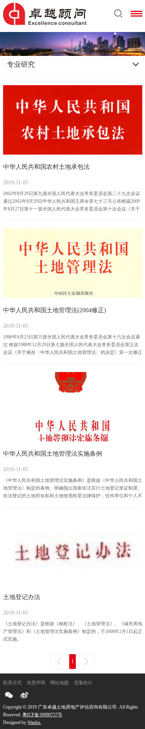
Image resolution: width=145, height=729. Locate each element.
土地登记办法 (21, 597)
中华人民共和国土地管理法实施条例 (52, 453)
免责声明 (36, 682)
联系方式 (12, 682)
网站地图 (59, 682)
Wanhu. (34, 722)
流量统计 (83, 682)
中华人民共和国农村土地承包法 (46, 166)
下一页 (86, 661)
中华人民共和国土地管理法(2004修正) (54, 310)
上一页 (59, 661)
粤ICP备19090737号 (42, 714)
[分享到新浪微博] (24, 695)
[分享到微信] (9, 695)
